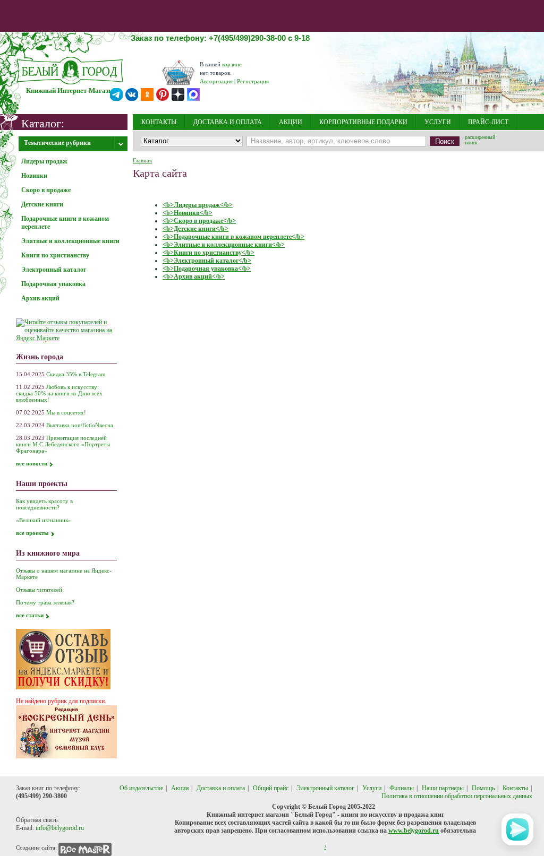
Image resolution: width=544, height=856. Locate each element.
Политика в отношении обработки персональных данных (456, 796)
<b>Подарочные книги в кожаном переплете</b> (233, 236)
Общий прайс (270, 788)
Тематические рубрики (57, 142)
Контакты (515, 788)
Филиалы (401, 788)
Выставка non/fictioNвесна (79, 425)
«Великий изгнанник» (43, 520)
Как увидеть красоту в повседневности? (44, 504)
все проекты (32, 533)
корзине (232, 64)
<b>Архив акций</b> (194, 276)
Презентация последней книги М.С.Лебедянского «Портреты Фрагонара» (63, 444)
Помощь (483, 788)
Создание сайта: (36, 847)
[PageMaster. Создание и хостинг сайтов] (85, 847)
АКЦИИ (290, 122)
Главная (142, 160)
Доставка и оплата (221, 788)
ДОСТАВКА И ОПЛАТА (227, 122)
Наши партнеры (443, 788)
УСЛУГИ (437, 122)
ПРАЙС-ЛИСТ (488, 122)
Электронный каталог (325, 788)
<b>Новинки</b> (187, 213)
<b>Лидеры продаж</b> (198, 205)
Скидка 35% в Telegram (76, 374)
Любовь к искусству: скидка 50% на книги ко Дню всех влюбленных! (59, 393)
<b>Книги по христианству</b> (208, 252)
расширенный (480, 140)
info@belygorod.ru (60, 828)
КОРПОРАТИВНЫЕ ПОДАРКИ (363, 122)
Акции (180, 788)
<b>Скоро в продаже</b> (199, 220)
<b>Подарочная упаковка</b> (207, 268)
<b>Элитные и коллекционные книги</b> (224, 244)
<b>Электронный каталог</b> (207, 260)
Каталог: (42, 123)
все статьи (30, 615)
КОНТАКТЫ (158, 122)
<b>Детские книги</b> (195, 228)
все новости (31, 463)
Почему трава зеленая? (45, 602)
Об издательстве (141, 788)
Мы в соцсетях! (66, 412)
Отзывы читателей (39, 589)
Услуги (371, 788)
